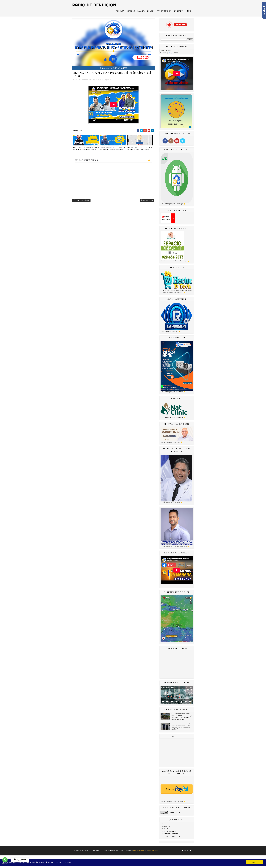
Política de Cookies (169, 831)
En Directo (179, 11)
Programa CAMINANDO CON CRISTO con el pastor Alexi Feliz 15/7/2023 (139, 148)
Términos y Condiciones (171, 836)
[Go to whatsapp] (5, 859)
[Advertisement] (177, 664)
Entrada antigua (147, 200)
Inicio (164, 824)
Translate (176, 53)
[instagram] (185, 851)
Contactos (166, 826)
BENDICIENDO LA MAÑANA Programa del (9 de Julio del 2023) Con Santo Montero (113, 149)
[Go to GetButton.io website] (5, 864)
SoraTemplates (138, 851)
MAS (189, 11)
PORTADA (120, 11)
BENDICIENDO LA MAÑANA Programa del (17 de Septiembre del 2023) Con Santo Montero (86, 149)
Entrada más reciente (81, 200)
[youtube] (188, 851)
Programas (107, 79)
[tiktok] (192, 850)
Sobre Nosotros (168, 829)
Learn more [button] (67, 862)
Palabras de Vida (145, 11)
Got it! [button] (254, 862)
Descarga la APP (99, 851)
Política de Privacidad (170, 834)
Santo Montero (153, 851)
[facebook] (182, 851)
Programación (164, 11)
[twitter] (190, 851)
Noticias (131, 11)
